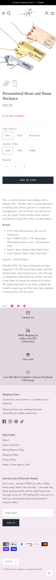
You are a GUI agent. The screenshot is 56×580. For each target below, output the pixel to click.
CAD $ (8, 561)
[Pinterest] (16, 421)
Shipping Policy (10, 455)
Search (5, 440)
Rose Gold (34, 135)
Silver (7, 135)
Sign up (11, 522)
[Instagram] (10, 421)
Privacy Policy (9, 459)
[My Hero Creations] (28, 13)
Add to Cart (28, 180)
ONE (7, 150)
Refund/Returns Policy (13, 450)
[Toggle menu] (3, 13)
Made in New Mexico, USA (16, 464)
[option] (28, 50)
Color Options (9, 129)
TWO (19, 150)
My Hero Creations (15, 116)
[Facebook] (4, 421)
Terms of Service (10, 445)
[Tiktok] (22, 421)
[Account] (45, 13)
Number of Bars (10, 144)
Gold (19, 135)
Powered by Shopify (34, 569)
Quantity (6, 160)
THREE (32, 150)
